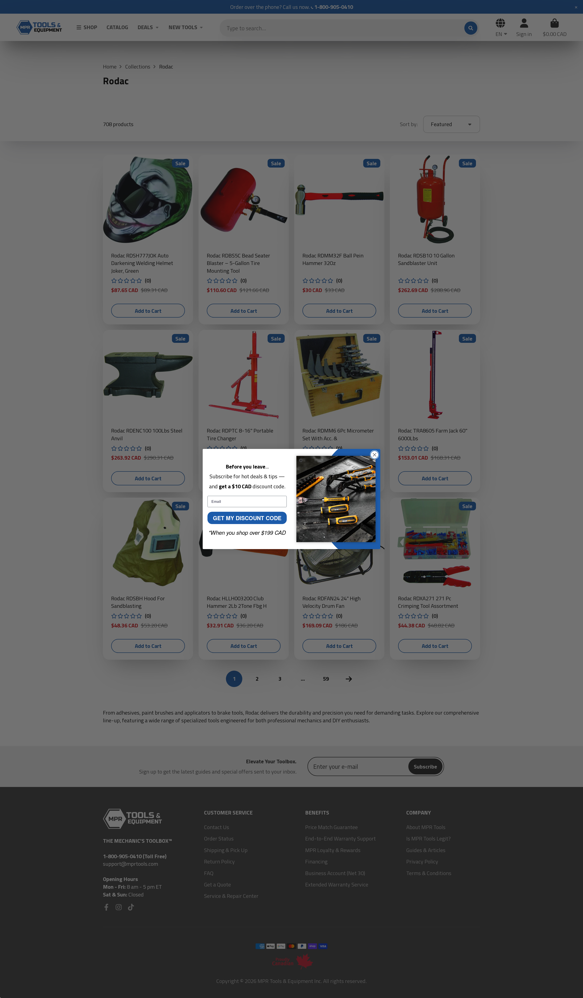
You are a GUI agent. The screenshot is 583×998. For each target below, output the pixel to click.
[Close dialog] (374, 455)
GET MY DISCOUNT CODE (247, 518)
